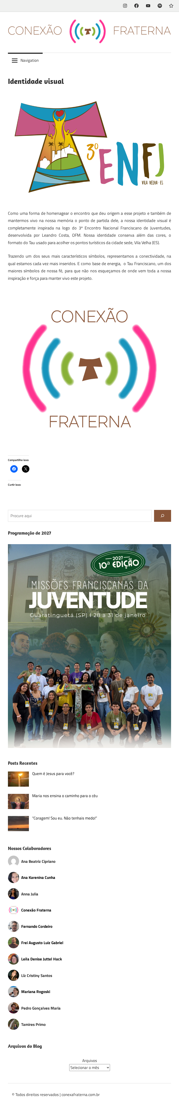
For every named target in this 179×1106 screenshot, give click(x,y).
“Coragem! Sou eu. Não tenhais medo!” (64, 818)
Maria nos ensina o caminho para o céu (65, 796)
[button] (89, 369)
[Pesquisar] (162, 516)
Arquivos (89, 1061)
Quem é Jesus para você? (53, 774)
